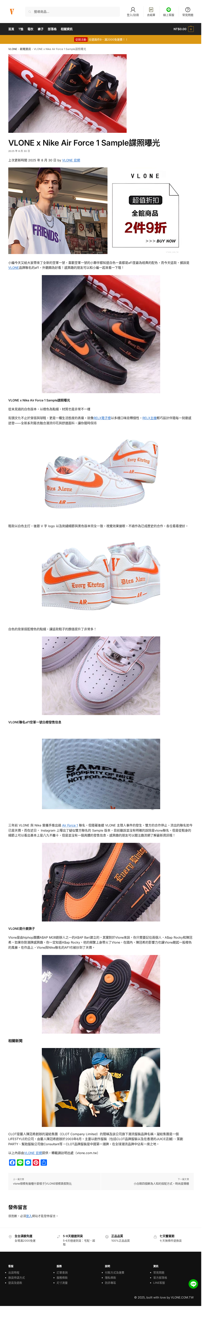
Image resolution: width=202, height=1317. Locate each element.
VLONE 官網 (71, 160)
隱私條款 (110, 1277)
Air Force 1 (70, 825)
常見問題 (187, 15)
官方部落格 (160, 1277)
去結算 (151, 15)
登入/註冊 (133, 15)
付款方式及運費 (114, 1272)
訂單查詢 (62, 1272)
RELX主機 (149, 418)
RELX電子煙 (102, 418)
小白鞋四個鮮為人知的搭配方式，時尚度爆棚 (161, 1183)
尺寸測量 (62, 1282)
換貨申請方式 (16, 1277)
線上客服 (168, 15)
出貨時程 (13, 1272)
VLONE (12, 49)
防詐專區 (110, 1282)
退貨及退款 (15, 1282)
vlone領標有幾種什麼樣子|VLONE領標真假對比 (42, 1183)
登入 (29, 1216)
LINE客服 (159, 1282)
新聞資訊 (25, 49)
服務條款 (62, 1277)
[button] (184, 29)
